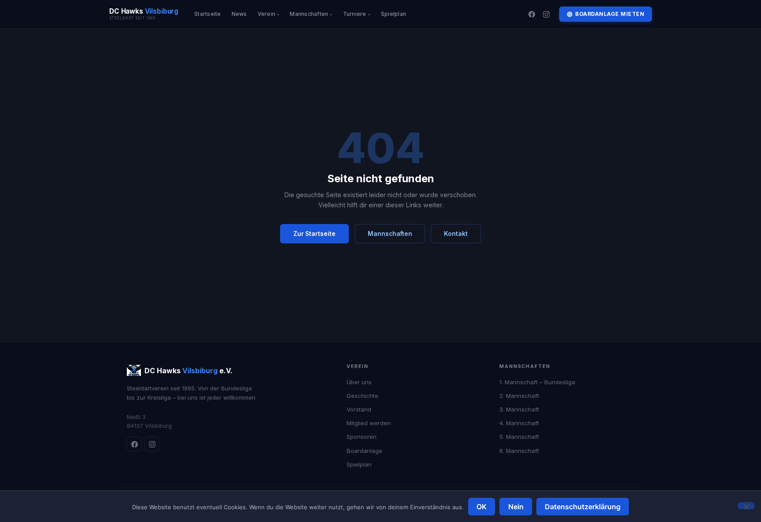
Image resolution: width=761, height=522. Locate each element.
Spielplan (393, 14)
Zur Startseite (314, 233)
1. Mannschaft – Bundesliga (537, 382)
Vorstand (359, 409)
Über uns (359, 382)
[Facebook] (531, 14)
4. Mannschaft (519, 422)
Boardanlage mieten (609, 14)
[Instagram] (546, 14)
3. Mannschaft (519, 409)
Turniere (354, 14)
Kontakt (456, 233)
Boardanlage (364, 450)
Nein (516, 506)
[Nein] (746, 505)
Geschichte (362, 395)
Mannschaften (309, 14)
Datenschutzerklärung (583, 506)
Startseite (207, 14)
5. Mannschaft (519, 436)
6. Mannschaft (519, 450)
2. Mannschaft (519, 395)
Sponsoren (362, 436)
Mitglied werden (369, 422)
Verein (267, 14)
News (239, 14)
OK (482, 506)
